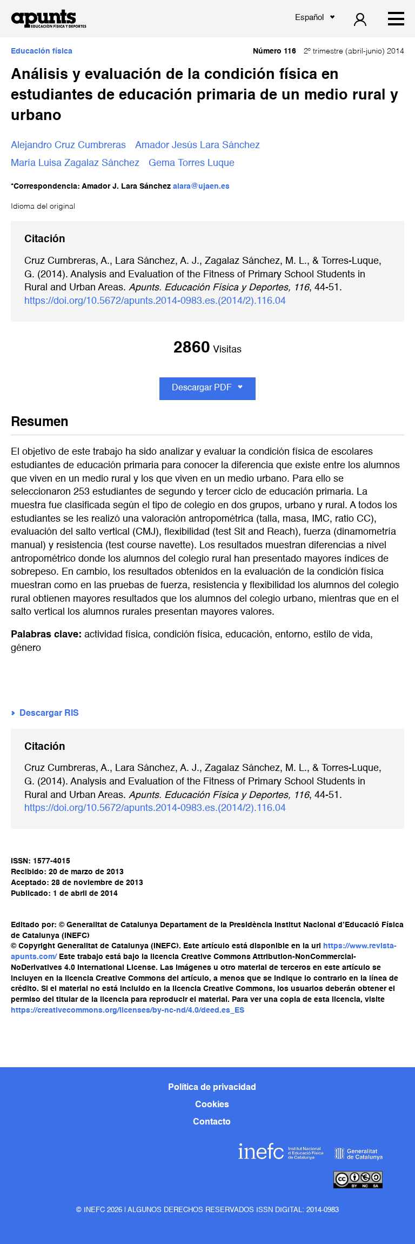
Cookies (212, 1105)
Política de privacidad (212, 1087)
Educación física (41, 51)
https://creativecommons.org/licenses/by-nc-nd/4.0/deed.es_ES (127, 1010)
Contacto (212, 1122)
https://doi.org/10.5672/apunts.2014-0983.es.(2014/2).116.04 (155, 301)
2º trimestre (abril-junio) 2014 (328, 51)
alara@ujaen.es (201, 186)
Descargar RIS (49, 713)
